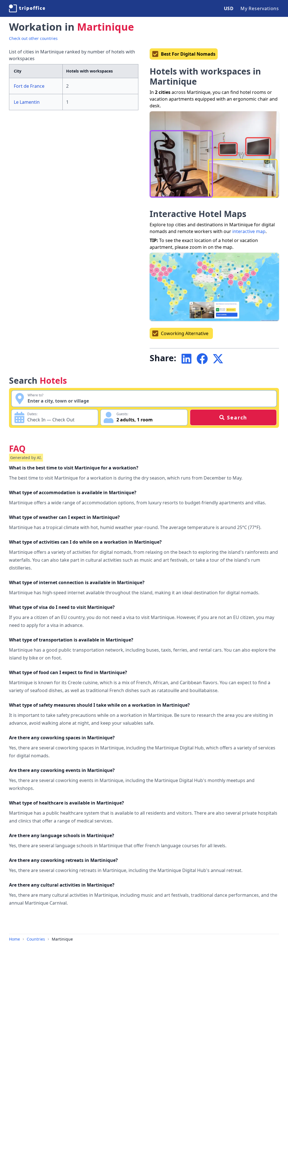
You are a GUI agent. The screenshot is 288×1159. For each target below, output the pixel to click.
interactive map (249, 231)
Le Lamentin (27, 102)
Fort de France (29, 86)
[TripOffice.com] (27, 8)
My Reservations (259, 8)
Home (14, 939)
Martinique (62, 939)
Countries (36, 939)
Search (237, 417)
